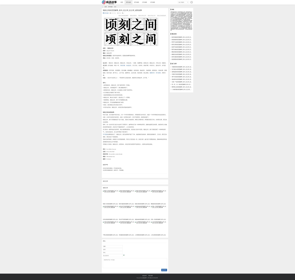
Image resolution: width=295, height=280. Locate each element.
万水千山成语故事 (178, 16)
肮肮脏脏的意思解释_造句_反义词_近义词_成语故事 (185, 59)
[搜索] (187, 2)
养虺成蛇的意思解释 (185, 27)
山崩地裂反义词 (181, 26)
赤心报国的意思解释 (181, 14)
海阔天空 (152, 72)
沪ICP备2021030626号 (153, 277)
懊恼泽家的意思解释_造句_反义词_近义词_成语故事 (185, 52)
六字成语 (144, 2)
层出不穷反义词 (181, 22)
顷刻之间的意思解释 (123, 15)
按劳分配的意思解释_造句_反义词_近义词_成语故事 (185, 56)
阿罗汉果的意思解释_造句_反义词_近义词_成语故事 (185, 44)
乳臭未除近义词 (181, 12)
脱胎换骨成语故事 (184, 13)
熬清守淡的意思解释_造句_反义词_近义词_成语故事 (185, 47)
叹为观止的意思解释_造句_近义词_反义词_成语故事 (185, 69)
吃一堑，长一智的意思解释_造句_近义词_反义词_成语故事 (187, 84)
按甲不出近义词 (176, 13)
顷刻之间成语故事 (161, 15)
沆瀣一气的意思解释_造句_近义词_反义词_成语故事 (185, 81)
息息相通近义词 (176, 24)
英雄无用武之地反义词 (177, 20)
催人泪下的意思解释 (185, 24)
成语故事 (144, 275)
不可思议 (105, 134)
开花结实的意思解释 (177, 23)
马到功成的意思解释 (177, 19)
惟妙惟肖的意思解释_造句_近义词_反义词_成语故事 (185, 79)
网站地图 (150, 275)
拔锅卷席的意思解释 (180, 15)
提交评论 (164, 270)
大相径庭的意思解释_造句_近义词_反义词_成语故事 (185, 89)
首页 (122, 2)
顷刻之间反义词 (151, 15)
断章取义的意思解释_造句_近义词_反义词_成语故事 (185, 87)
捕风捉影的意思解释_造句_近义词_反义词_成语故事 (185, 71)
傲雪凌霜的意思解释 (179, 18)
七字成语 (152, 2)
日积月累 (122, 65)
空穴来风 (158, 72)
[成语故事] (102, 7)
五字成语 (136, 2)
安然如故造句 (186, 21)
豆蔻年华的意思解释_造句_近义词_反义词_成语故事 (185, 74)
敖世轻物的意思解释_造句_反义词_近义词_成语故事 (185, 37)
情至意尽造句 (174, 12)
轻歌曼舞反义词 (176, 17)
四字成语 (128, 2)
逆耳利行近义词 (176, 27)
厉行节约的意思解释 (177, 21)
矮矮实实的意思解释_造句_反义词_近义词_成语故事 (185, 54)
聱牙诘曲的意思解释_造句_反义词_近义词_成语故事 (185, 49)
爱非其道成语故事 (179, 29)
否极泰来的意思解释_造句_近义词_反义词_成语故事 (185, 66)
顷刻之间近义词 (142, 15)
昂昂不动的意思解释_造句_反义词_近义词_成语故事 (185, 42)
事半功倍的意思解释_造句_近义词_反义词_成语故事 (185, 76)
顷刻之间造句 (133, 15)
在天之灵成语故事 (183, 28)
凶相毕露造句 (183, 17)
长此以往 (128, 65)
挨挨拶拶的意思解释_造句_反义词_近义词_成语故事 (185, 39)
